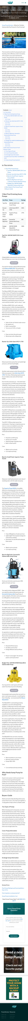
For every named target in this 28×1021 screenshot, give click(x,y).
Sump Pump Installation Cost (10, 896)
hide (10, 110)
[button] (22, 2)
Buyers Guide (9, 189)
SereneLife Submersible (8, 594)
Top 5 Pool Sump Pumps (12, 168)
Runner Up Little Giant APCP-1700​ (17, 174)
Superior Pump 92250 (10, 488)
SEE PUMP (14, 263)
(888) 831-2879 (15, 18)
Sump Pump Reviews (7, 25)
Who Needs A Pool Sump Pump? (14, 187)
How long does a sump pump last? (11, 893)
